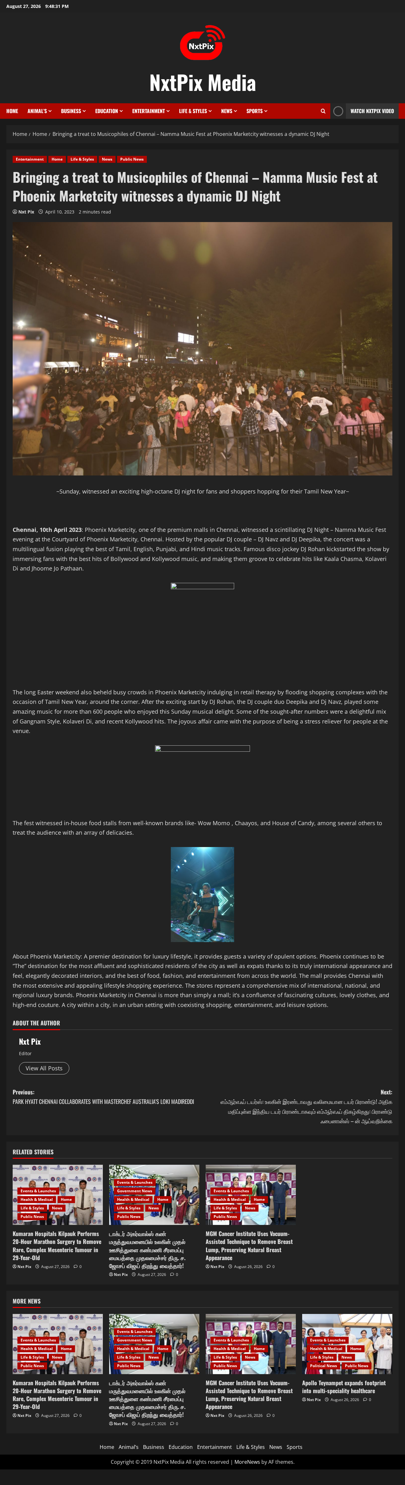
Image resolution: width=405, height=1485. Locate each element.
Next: (306, 1106)
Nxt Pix (26, 212)
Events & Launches (38, 1191)
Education (106, 111)
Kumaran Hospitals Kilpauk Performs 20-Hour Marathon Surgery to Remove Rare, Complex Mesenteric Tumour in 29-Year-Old (57, 1245)
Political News (323, 1365)
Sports (254, 111)
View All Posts (44, 1068)
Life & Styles (193, 111)
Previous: (103, 1097)
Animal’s (37, 111)
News (226, 111)
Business (71, 111)
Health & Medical (37, 1199)
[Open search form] (323, 111)
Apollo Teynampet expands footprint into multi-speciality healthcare (344, 1387)
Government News (134, 1191)
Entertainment (148, 111)
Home (12, 111)
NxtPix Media (202, 82)
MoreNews (247, 1461)
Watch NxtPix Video (372, 111)
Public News (132, 159)
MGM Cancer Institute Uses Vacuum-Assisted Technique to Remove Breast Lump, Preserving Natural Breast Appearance (249, 1245)
